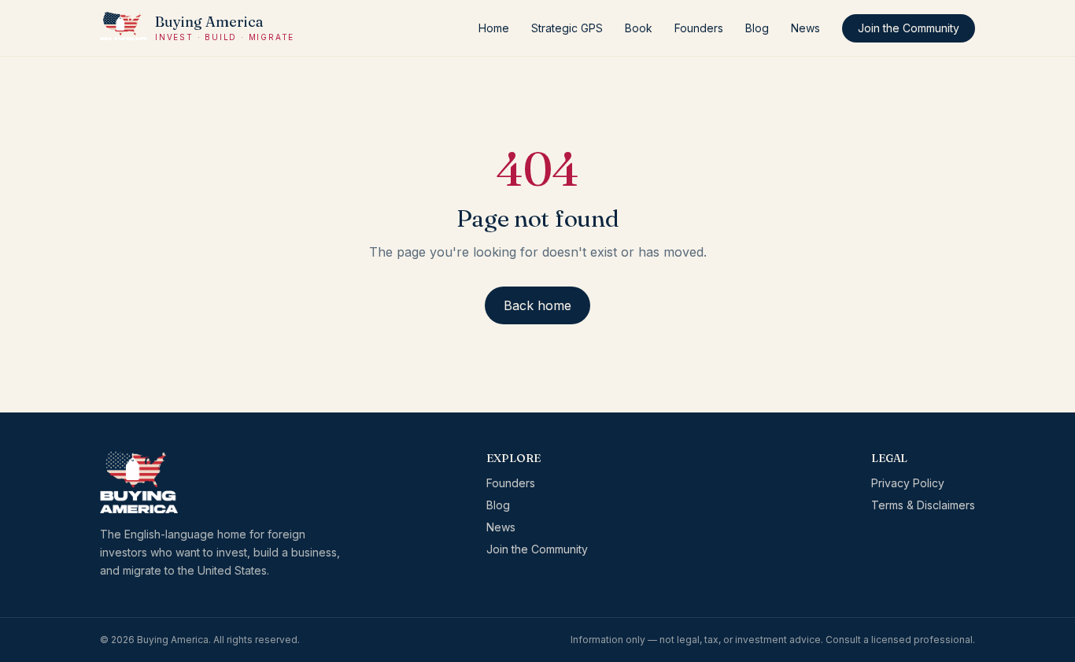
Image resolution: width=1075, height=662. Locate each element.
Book (638, 28)
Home (493, 28)
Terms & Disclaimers (923, 505)
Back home (537, 305)
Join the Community (908, 28)
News (805, 28)
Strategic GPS (567, 28)
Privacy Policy (907, 483)
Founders (698, 28)
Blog (757, 28)
